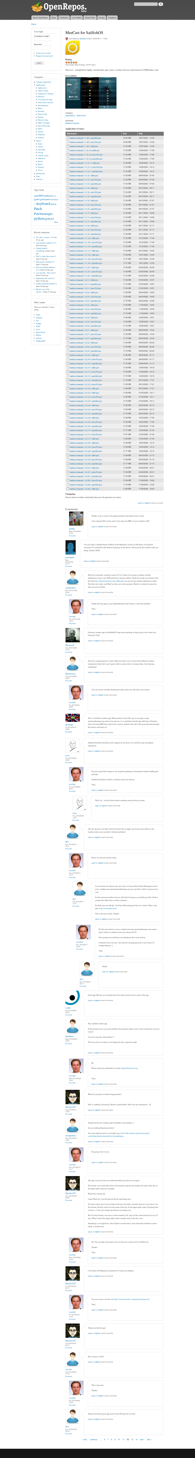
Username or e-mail (42, 36)
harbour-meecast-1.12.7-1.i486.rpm (84, 330)
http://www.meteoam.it (108, 908)
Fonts (38, 176)
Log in (140, 503)
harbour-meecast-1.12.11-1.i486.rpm (84, 367)
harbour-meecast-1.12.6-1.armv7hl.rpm (85, 321)
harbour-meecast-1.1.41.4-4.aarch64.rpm (86, 158)
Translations (40, 173)
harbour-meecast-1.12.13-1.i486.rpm (84, 392)
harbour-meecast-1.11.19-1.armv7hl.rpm (86, 259)
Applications (40, 85)
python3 (49, 219)
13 (132, 1439)
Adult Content (43, 90)
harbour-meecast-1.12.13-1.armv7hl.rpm (86, 397)
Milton (38, 335)
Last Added (76, 17)
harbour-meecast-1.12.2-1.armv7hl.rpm (85, 296)
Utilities (41, 137)
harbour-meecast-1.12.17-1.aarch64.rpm (86, 430)
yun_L (38, 329)
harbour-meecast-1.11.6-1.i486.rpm (84, 200)
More (56, 222)
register (147, 503)
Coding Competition (43, 82)
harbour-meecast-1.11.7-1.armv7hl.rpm (85, 217)
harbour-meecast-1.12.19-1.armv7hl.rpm (86, 459)
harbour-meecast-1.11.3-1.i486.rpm (84, 175)
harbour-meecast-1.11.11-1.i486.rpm (84, 250)
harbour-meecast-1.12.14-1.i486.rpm (84, 405)
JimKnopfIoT (41, 341)
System (40, 131)
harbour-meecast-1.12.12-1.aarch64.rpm (86, 380)
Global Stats (90, 17)
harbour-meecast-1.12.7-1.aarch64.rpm (85, 338)
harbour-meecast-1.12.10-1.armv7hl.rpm (86, 359)
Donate (101, 17)
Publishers (64, 17)
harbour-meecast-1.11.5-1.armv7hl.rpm (85, 192)
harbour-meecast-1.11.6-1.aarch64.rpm (85, 209)
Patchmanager (43, 213)
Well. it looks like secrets (45, 256)
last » (149, 1439)
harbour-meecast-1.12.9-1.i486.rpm (84, 342)
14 (137, 1439)
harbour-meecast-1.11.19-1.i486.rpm (84, 254)
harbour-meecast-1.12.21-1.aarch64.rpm (86, 476)
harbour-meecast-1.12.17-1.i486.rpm (84, 438)
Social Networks (44, 126)
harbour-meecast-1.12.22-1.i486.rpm (84, 488)
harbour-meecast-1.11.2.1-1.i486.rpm (85, 163)
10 (119, 1439)
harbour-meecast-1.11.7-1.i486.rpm (84, 213)
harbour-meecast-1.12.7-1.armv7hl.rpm (85, 334)
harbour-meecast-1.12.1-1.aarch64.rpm (85, 284)
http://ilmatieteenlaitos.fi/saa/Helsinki (109, 581)
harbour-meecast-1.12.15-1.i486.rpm (84, 417)
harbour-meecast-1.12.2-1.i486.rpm (84, 292)
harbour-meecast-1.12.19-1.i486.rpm (84, 455)
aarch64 (38, 195)
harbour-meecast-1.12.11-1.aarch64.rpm (86, 376)
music (54, 204)
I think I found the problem (45, 283)
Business (41, 96)
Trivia (40, 170)
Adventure (41, 149)
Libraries (39, 179)
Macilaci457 (70, 1106)
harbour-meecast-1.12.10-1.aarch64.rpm (86, 363)
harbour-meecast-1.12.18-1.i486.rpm (84, 442)
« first (84, 1439)
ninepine (39, 317)
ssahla (68, 1007)
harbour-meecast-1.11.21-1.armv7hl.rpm (86, 271)
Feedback (112, 17)
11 (123, 1439)
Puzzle (40, 161)
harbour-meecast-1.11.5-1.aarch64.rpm (85, 196)
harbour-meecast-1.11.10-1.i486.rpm (84, 238)
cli (55, 196)
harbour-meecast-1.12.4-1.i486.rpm (84, 305)
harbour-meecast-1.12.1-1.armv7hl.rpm (85, 288)
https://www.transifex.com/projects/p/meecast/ (132, 1299)
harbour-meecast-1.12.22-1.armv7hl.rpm (86, 480)
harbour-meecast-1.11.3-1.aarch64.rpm (85, 183)
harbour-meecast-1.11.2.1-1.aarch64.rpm (86, 171)
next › (142, 1439)
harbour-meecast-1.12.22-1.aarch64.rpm (86, 484)
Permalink (72, 536)
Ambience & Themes (46, 93)
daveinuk (69, 724)
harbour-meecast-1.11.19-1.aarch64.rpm (86, 263)
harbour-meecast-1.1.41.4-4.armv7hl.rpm (86, 154)
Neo (67, 1426)
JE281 (38, 326)
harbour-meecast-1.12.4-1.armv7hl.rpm (85, 309)
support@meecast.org (129, 1068)
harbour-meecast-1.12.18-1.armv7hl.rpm (86, 447)
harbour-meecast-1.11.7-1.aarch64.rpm (85, 221)
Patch (38, 208)
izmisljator (70, 557)
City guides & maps (45, 99)
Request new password (44, 56)
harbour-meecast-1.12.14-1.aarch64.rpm (86, 413)
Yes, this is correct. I (43, 237)
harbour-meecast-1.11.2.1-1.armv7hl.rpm (86, 167)
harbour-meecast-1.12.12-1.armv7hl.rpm (86, 384)
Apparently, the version (44, 278)
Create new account (43, 53)
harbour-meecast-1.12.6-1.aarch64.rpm (85, 325)
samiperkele (70, 587)
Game (40, 144)
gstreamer (45, 199)
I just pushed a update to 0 (45, 243)
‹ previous (93, 1439)
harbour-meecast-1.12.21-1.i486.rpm (84, 467)
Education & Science (45, 102)
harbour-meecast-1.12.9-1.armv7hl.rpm (85, 346)
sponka (72, 528)
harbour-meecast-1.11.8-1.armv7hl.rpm (85, 229)
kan (37, 320)
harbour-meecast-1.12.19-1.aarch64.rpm (86, 463)
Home (33, 24)
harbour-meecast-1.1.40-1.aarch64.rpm (85, 138)
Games (38, 141)
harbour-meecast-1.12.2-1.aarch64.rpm (85, 300)
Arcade (40, 152)
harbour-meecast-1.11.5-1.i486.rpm (84, 188)
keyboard (43, 203)
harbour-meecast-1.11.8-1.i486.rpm (84, 225)
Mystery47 (69, 645)
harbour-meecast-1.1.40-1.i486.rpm (84, 146)
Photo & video (43, 120)
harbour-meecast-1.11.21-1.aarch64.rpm (86, 275)
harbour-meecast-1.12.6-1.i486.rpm (84, 317)
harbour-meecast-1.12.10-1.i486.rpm (84, 355)
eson (67, 755)
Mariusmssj (70, 673)
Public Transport (44, 123)
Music (40, 108)
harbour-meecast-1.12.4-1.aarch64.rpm (85, 313)
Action (40, 146)
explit (38, 314)
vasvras (68, 1369)
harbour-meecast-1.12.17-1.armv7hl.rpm (86, 434)
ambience (49, 195)
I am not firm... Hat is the (45, 273)
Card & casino (43, 155)
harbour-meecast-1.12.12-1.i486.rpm (84, 388)
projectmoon (40, 332)
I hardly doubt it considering (42, 249)
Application (42, 88)
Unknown (41, 134)
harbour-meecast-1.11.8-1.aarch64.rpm (85, 234)
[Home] (59, 7)
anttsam (39, 338)
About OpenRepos (40, 17)
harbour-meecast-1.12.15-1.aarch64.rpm (86, 426)
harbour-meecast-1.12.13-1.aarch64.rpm (86, 401)
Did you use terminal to (44, 262)
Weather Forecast (72, 123)
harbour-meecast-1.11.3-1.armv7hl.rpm (85, 179)
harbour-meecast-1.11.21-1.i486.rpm (84, 267)
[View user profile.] (76, 525)
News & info (42, 114)
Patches (41, 117)
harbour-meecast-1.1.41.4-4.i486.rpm (85, 150)
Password (38, 44)
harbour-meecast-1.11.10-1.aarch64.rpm (86, 246)
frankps (38, 323)
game (37, 199)
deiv (67, 841)
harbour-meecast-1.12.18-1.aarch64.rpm (86, 451)
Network (41, 111)
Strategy (41, 167)
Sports (40, 128)
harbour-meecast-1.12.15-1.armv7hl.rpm (86, 422)
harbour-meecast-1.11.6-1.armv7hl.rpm (85, 204)
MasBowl (69, 1036)
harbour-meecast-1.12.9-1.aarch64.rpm (85, 351)
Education (41, 158)
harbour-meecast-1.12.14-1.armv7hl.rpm (86, 409)
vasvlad (83, 38)
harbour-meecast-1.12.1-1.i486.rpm (84, 280)
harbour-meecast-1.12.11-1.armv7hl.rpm (86, 371)
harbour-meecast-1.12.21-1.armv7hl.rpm (86, 472)
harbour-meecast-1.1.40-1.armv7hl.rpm (85, 142)
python (39, 218)
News (54, 17)
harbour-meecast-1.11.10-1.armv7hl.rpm (86, 242)
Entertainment (43, 105)
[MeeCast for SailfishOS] (73, 109)
